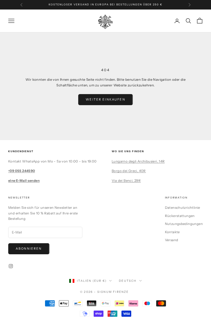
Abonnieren (29, 248)
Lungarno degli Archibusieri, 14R (138, 161)
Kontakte (172, 232)
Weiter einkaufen (105, 99)
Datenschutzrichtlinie (182, 207)
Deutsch (127, 281)
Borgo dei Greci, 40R (129, 171)
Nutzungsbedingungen (184, 224)
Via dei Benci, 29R (126, 180)
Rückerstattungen (180, 216)
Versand (171, 240)
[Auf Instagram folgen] (10, 266)
